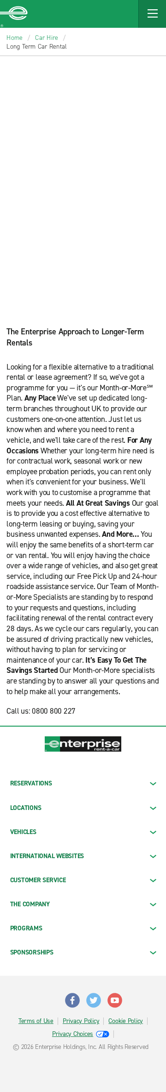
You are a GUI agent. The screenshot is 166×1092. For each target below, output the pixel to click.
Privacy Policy (81, 1021)
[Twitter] (93, 996)
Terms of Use (35, 1021)
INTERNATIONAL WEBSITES (47, 856)
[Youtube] (115, 996)
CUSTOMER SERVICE (38, 880)
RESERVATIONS (31, 783)
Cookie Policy (125, 1021)
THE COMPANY (30, 904)
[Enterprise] (14, 14)
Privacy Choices (72, 1034)
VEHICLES (23, 832)
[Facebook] (72, 996)
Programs (26, 928)
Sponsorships (31, 952)
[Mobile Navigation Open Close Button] (152, 14)
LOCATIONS (26, 807)
